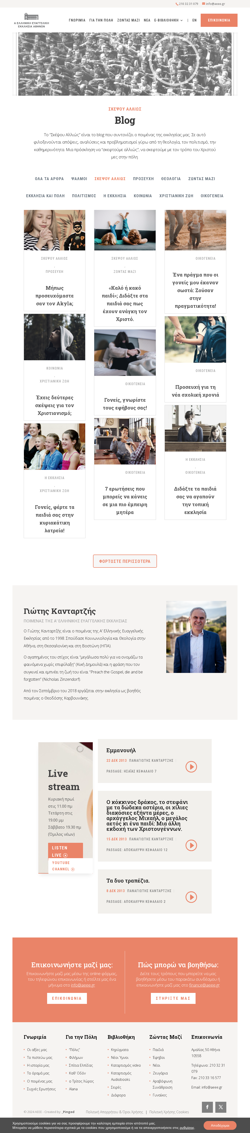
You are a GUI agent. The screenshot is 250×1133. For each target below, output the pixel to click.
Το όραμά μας (38, 1073)
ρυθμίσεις (187, 1128)
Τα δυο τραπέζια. (128, 880)
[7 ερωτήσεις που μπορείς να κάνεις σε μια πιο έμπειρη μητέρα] (125, 441)
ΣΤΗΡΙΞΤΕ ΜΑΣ (173, 998)
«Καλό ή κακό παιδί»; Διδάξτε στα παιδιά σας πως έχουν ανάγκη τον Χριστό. (125, 303)
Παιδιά (158, 1049)
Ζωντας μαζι (201, 178)
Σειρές (116, 1087)
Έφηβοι (159, 1057)
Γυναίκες (160, 1095)
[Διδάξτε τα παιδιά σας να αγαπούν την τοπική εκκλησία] (195, 428)
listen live (59, 851)
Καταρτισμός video (126, 1065)
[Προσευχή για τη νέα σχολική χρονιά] (195, 339)
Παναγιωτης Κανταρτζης (151, 760)
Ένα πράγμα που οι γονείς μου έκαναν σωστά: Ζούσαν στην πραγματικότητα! (195, 290)
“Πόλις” (74, 1049)
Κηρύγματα (119, 1049)
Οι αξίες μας (37, 1049)
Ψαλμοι (79, 178)
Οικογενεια (212, 195)
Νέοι (156, 1065)
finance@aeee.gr (204, 985)
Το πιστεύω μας (39, 1057)
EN (194, 20)
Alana (73, 1089)
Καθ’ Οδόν (77, 1073)
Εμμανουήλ (121, 750)
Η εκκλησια (115, 195)
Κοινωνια (143, 195)
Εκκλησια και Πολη (45, 195)
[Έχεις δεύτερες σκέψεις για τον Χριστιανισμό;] (54, 337)
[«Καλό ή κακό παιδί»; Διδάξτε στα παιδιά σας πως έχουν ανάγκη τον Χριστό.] (125, 227)
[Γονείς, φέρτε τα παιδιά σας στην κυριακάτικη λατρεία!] (54, 446)
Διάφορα (118, 1095)
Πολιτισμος (84, 195)
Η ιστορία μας (38, 1065)
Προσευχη (143, 178)
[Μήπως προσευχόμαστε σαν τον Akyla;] (54, 227)
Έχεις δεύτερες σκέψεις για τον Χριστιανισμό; (54, 405)
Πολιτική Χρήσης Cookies (169, 1112)
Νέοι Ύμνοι (119, 1057)
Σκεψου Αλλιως (110, 178)
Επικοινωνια (219, 20)
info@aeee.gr (83, 985)
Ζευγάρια (160, 1073)
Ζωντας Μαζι (128, 20)
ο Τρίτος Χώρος (81, 1081)
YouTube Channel (61, 866)
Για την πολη (101, 20)
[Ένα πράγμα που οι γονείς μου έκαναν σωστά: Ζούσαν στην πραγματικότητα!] (195, 227)
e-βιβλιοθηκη (166, 20)
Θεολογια (171, 178)
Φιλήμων (76, 1057)
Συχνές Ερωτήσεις (41, 1089)
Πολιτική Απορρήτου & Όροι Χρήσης (115, 1112)
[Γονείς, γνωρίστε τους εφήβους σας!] (125, 353)
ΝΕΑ (147, 20)
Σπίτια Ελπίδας (81, 1065)
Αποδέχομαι (220, 1125)
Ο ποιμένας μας (39, 1081)
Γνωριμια (77, 20)
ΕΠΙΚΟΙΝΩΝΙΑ (67, 998)
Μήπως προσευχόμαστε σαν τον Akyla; (54, 296)
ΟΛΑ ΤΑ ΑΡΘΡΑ (49, 178)
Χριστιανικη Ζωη (176, 195)
